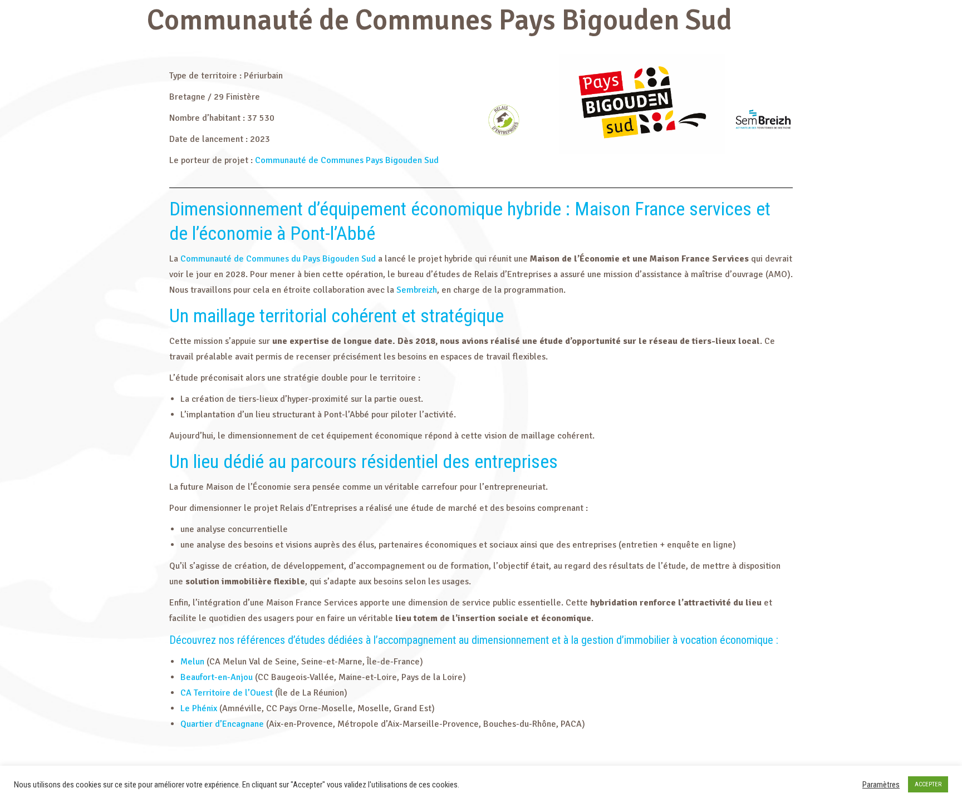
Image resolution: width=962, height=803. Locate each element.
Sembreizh (416, 289)
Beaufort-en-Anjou (216, 677)
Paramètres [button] (881, 785)
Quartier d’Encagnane (222, 724)
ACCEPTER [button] (928, 784)
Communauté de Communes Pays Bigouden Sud (347, 160)
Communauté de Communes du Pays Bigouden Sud (278, 258)
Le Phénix (198, 708)
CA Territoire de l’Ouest (226, 692)
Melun (192, 661)
